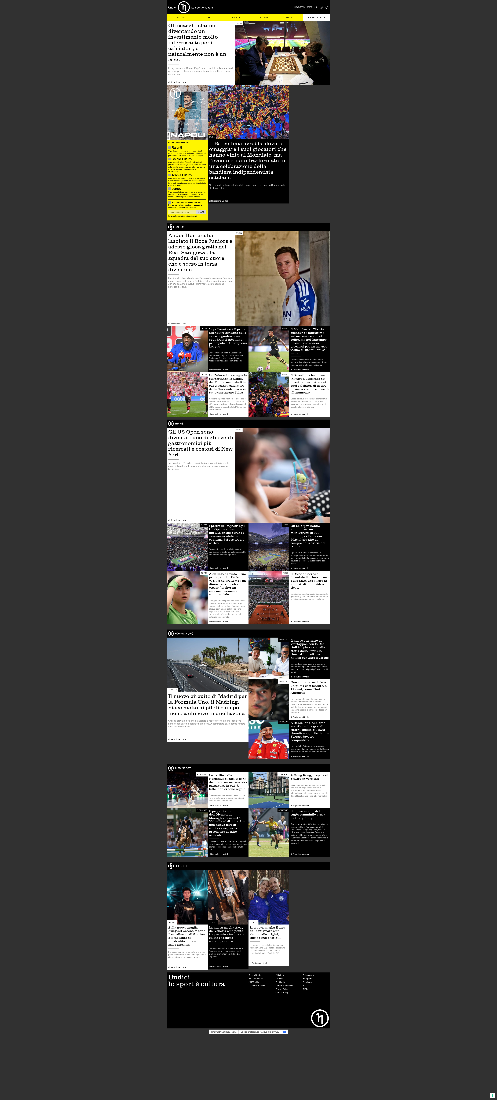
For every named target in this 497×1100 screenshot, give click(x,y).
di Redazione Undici (177, 82)
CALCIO (180, 18)
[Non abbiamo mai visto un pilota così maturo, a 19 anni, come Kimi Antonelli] (289, 699)
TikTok (306, 989)
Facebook (307, 982)
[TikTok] (327, 7)
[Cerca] (316, 7)
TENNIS (207, 18)
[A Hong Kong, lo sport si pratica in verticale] (289, 790)
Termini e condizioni (285, 985)
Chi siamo (280, 975)
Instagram (307, 978)
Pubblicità (280, 982)
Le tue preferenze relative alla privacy (260, 1032)
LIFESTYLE (289, 18)
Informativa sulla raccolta (223, 1032)
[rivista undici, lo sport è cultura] (190, 7)
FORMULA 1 (235, 18)
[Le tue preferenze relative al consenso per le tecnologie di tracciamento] (492, 1095)
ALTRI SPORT (262, 18)
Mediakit (280, 978)
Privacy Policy (282, 989)
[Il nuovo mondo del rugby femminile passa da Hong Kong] (289, 832)
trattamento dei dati (192, 202)
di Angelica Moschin (300, 805)
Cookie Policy (282, 992)
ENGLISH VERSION (316, 18)
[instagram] (321, 7)
